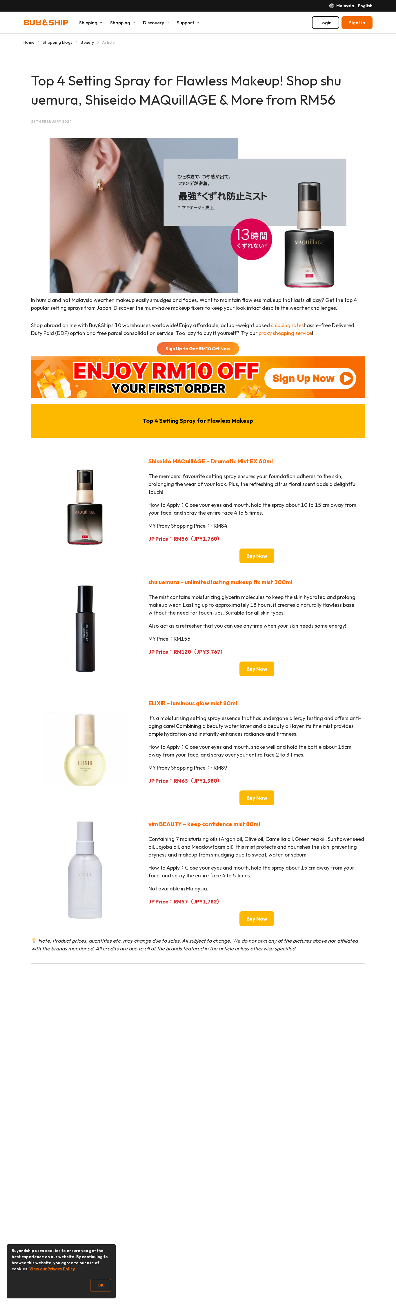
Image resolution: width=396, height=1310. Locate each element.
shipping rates (287, 325)
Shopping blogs (57, 42)
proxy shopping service (285, 333)
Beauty (87, 42)
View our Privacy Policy (52, 1268)
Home (28, 42)
